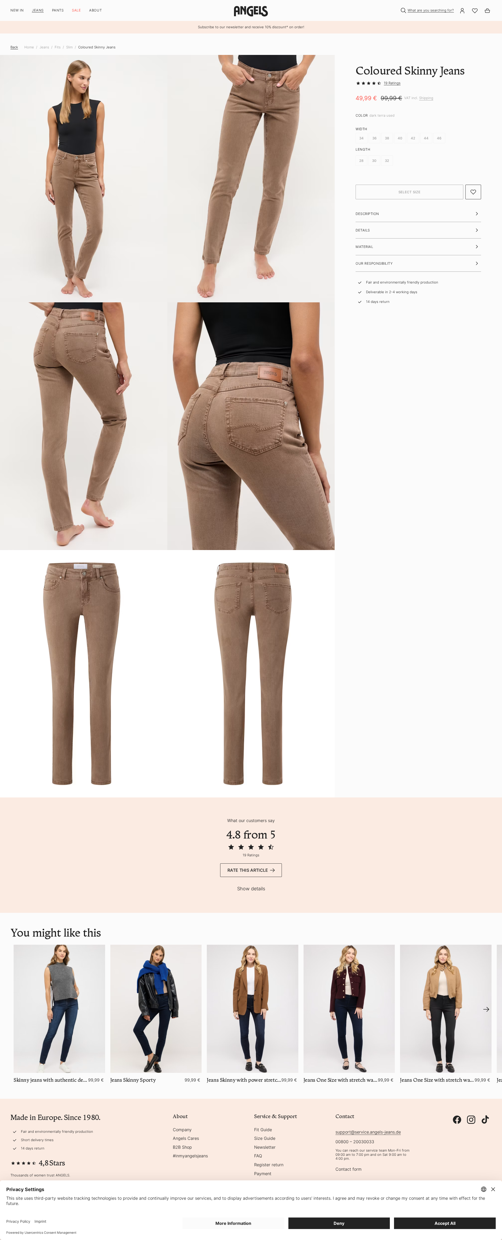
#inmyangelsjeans (190, 1156)
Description (367, 214)
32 (387, 160)
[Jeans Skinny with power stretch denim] (252, 1009)
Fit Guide (263, 1130)
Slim (69, 47)
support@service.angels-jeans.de (368, 1132)
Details (363, 230)
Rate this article (247, 870)
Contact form (348, 1169)
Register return (268, 1165)
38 (387, 138)
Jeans (44, 47)
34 (361, 138)
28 (361, 160)
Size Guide (264, 1138)
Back (14, 47)
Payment (262, 1173)
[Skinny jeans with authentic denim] (59, 1009)
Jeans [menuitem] (38, 10)
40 (400, 138)
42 (413, 138)
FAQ (258, 1156)
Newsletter (265, 1147)
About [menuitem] (95, 10)
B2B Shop (182, 1147)
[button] (409, 192)
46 (439, 138)
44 (426, 138)
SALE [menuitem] (76, 10)
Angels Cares (186, 1138)
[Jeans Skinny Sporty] (156, 1009)
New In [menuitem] (17, 10)
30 (374, 160)
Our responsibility (374, 263)
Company (182, 1130)
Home (29, 47)
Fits (58, 47)
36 (374, 138)
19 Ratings (392, 83)
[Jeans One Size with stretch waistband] (349, 1009)
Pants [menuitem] (58, 10)
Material (364, 247)
